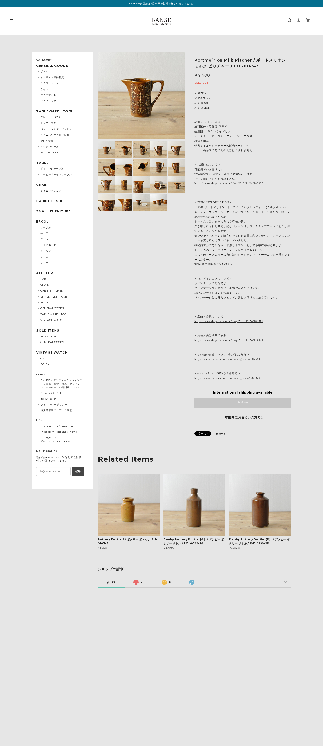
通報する (221, 433)
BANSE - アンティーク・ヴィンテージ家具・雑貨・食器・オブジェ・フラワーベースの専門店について (62, 384)
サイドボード (48, 245)
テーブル (45, 227)
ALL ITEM (44, 273)
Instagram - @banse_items (59, 431)
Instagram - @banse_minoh (59, 426)
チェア (44, 233)
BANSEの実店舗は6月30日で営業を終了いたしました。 (162, 3)
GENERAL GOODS (52, 66)
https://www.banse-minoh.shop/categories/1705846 (227, 378)
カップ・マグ (48, 123)
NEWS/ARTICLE (51, 393)
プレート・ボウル (51, 117)
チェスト (45, 256)
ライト (44, 89)
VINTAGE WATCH (52, 320)
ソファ (44, 262)
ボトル (44, 71)
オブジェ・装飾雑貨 (52, 77)
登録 (78, 471)
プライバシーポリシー (54, 404)
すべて (111, 582)
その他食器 (47, 140)
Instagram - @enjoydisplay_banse (55, 439)
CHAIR (42, 185)
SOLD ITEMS (47, 330)
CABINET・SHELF (51, 201)
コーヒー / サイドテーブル (56, 174)
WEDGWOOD (49, 152)
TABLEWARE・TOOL (54, 111)
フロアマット (48, 95)
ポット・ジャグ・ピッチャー (57, 129)
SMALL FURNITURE (53, 211)
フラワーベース (49, 83)
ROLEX (44, 364)
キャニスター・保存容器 (54, 134)
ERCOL (42, 221)
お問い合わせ (48, 398)
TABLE (42, 163)
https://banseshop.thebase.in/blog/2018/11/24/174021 (228, 340)
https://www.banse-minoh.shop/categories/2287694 (227, 359)
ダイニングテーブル (52, 168)
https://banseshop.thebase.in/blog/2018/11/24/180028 (228, 183)
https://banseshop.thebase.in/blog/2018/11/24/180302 (228, 321)
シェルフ (45, 250)
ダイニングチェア (51, 190)
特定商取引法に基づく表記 (56, 410)
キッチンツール (49, 146)
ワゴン (44, 239)
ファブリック (48, 100)
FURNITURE (48, 336)
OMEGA (45, 358)
